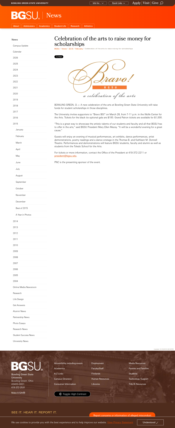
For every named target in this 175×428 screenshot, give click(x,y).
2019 (15, 99)
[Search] (162, 3)
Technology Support (138, 379)
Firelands (95, 373)
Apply (136, 3)
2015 (71, 49)
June (18, 162)
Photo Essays (19, 323)
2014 (15, 221)
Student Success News (23, 335)
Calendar (17, 51)
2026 (15, 57)
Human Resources (100, 379)
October (19, 188)
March (19, 142)
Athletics (88, 26)
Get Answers (19, 305)
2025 (15, 63)
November (21, 195)
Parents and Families (139, 368)
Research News (20, 329)
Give (155, 3)
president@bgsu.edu (65, 155)
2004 (15, 281)
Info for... (97, 3)
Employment (97, 363)
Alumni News (19, 311)
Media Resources (137, 363)
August (19, 175)
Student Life (60, 26)
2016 (15, 117)
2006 (15, 269)
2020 (15, 93)
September (21, 182)
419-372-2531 (18, 387)
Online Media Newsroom (25, 287)
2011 (15, 239)
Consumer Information (65, 384)
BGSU (57, 49)
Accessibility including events (68, 363)
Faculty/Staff (97, 368)
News (64, 49)
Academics (44, 26)
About (16, 26)
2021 (15, 87)
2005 (15, 275)
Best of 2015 (22, 208)
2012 (15, 233)
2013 (15, 227)
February (79, 49)
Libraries (95, 384)
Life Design (18, 299)
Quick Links (117, 3)
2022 (15, 81)
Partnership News (21, 317)
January (19, 129)
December (20, 201)
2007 (15, 263)
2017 (15, 111)
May (18, 156)
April (18, 149)
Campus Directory (63, 379)
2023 (15, 75)
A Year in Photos (23, 214)
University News (20, 341)
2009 (15, 251)
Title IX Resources (137, 384)
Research (75, 26)
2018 (15, 105)
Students (133, 373)
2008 (15, 257)
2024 (15, 69)
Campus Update (20, 45)
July (18, 169)
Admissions (29, 26)
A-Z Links (58, 373)
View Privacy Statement (120, 422)
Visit (146, 3)
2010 (15, 245)
